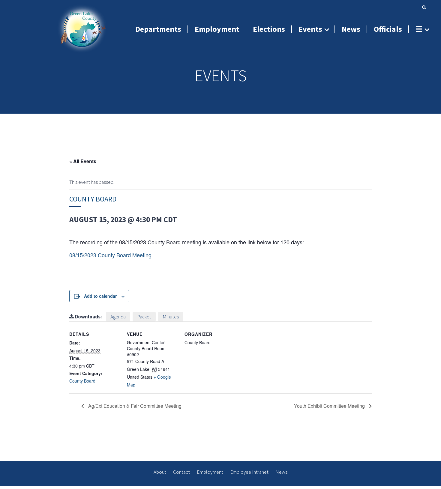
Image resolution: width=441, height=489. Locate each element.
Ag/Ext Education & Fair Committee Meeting (134, 405)
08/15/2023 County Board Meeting (110, 255)
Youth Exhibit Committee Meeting (330, 405)
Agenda (118, 316)
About (160, 472)
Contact (181, 472)
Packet (144, 316)
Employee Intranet (249, 472)
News (281, 472)
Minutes (171, 316)
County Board (82, 381)
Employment (210, 472)
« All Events (82, 161)
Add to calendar (100, 296)
